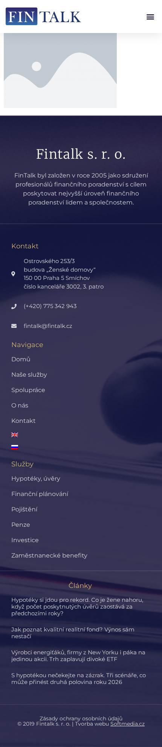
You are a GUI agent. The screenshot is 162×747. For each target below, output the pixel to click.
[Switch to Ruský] (86, 447)
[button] (150, 16)
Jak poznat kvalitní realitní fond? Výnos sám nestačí (72, 633)
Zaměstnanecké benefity (49, 555)
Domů (21, 359)
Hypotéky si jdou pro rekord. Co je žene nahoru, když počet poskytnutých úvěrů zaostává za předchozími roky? (77, 606)
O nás (19, 405)
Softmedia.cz (127, 723)
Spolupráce (28, 390)
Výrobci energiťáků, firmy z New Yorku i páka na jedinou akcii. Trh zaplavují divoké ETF (78, 656)
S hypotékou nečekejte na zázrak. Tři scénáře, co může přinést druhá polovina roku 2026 (78, 678)
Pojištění (24, 509)
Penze (20, 524)
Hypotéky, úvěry (35, 478)
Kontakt (23, 420)
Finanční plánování (39, 493)
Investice (25, 540)
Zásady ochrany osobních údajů (81, 718)
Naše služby (29, 374)
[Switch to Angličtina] (86, 435)
